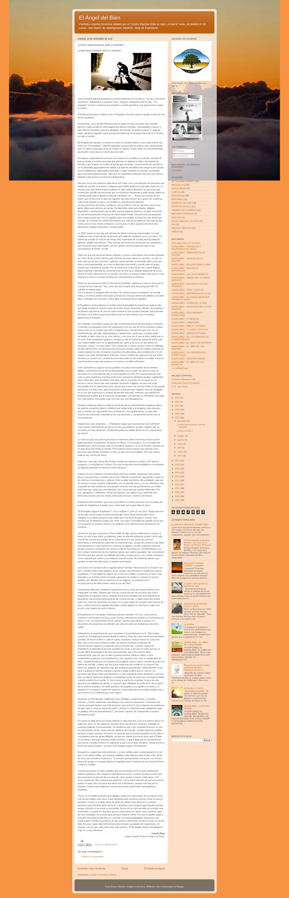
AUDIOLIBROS (179, 188)
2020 (177, 410)
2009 (177, 492)
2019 (177, 414)
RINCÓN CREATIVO (181, 228)
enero (180, 456)
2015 (177, 469)
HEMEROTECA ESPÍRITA (184, 210)
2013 (177, 476)
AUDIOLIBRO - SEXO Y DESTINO (188, 290)
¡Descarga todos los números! (186, 243)
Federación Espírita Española (186, 383)
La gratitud (189, 624)
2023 (177, 398)
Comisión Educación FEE (184, 379)
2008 (177, 496)
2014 (177, 472)
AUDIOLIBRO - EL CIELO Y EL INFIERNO (191, 343)
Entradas (179, 151)
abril (179, 448)
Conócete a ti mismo (194, 688)
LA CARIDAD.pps (180, 368)
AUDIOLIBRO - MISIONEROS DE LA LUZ (191, 293)
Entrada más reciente (91, 868)
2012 (177, 480)
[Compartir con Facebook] (87, 844)
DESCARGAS (178, 196)
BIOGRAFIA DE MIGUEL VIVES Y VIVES (195, 605)
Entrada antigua (154, 868)
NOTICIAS (177, 217)
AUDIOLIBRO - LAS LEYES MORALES (190, 274)
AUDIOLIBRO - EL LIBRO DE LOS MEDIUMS (196, 643)
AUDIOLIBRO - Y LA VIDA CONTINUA (190, 330)
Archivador (177, 170)
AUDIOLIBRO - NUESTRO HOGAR (188, 359)
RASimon (150, 887)
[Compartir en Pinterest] (90, 844)
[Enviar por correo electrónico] (79, 844)
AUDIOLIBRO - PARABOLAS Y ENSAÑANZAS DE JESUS (186, 247)
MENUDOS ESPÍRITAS (183, 214)
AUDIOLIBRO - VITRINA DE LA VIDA (189, 303)
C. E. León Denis (180, 387)
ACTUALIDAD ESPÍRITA (183, 181)
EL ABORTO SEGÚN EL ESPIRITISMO (190, 524)
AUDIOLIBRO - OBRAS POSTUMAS (189, 333)
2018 (177, 418)
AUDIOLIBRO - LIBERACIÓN (185, 322)
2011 (177, 484)
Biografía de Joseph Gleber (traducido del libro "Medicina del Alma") (197, 667)
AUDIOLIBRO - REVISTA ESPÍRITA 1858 (191, 265)
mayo (180, 444)
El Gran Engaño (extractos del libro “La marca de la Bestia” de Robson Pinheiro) (197, 542)
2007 (177, 500)
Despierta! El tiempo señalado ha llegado (193, 564)
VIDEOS (175, 232)
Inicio (124, 868)
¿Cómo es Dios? (185, 431)
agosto (180, 440)
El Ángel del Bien (99, 18)
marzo (180, 452)
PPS (174, 224)
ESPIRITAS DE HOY (181, 206)
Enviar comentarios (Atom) (104, 875)
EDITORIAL (177, 199)
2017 (177, 461)
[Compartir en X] (84, 844)
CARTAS (176, 192)
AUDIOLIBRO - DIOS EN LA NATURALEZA (185, 269)
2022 (177, 402)
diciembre (182, 421)
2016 (177, 464)
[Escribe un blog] (81, 844)
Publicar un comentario (92, 856)
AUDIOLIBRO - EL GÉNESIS (185, 319)
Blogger (180, 887)
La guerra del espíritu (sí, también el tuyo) (196, 584)
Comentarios (181, 156)
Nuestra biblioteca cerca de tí (185, 221)
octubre (181, 436)
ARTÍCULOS (111, 845)
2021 (177, 406)
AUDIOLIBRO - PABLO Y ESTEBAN (188, 326)
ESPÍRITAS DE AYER (182, 203)
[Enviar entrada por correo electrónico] (82, 841)
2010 (177, 488)
